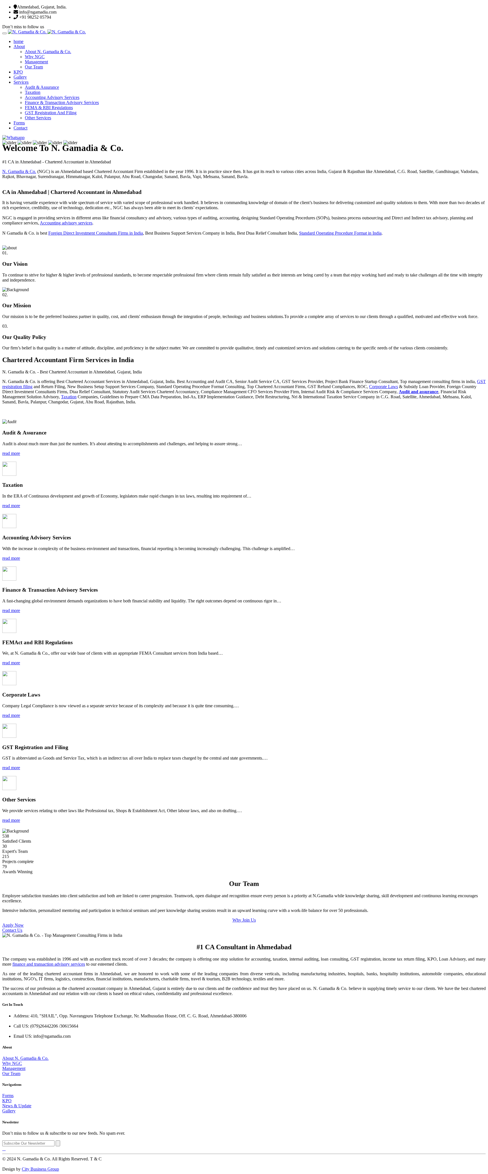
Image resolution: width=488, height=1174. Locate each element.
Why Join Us (244, 920)
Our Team (34, 66)
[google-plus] (5, 1148)
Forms (19, 122)
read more (11, 453)
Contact (20, 128)
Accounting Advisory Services (52, 97)
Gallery (20, 77)
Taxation (32, 92)
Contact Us (12, 930)
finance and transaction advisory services (48, 964)
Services (21, 82)
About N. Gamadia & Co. (48, 51)
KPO (18, 72)
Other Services (38, 117)
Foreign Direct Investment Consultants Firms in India (95, 233)
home (18, 41)
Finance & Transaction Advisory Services (62, 102)
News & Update (16, 1105)
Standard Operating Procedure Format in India (340, 233)
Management (36, 61)
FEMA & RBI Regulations (49, 107)
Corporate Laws (383, 386)
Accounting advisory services (66, 222)
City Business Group (40, 1169)
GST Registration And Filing (51, 112)
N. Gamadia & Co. (19, 171)
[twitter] (4, 1148)
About (19, 46)
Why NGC (35, 56)
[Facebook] (2, 1148)
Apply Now (13, 925)
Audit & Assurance (42, 87)
